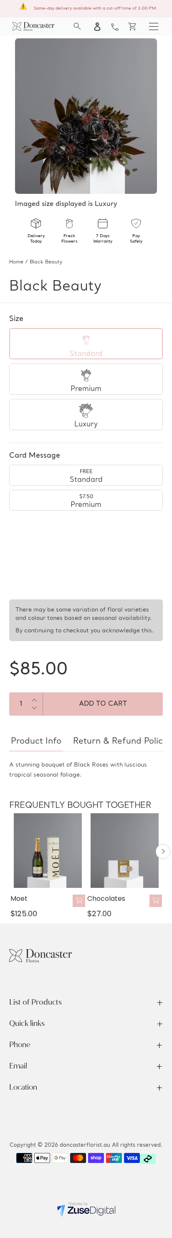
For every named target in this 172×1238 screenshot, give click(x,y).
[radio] (86, 343)
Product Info (36, 741)
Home (16, 262)
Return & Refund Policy (120, 741)
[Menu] (153, 26)
